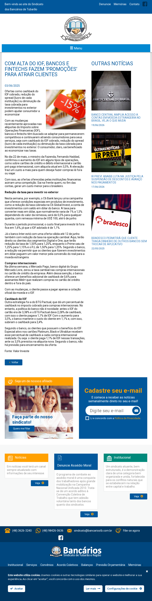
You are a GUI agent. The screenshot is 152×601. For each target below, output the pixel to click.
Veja (38, 483)
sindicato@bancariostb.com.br (93, 530)
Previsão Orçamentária (110, 564)
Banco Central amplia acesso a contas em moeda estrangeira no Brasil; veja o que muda (116, 117)
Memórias (120, 4)
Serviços (31, 564)
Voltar (14, 362)
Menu (77, 48)
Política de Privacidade (127, 418)
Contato (134, 4)
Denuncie (105, 4)
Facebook (144, 4)
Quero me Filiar (21, 428)
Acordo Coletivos (67, 564)
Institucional (15, 564)
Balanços (87, 564)
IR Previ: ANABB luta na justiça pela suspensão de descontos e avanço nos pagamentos (117, 179)
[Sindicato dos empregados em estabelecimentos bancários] (76, 29)
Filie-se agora (131, 530)
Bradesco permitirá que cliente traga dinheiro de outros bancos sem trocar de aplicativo (119, 241)
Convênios (46, 564)
